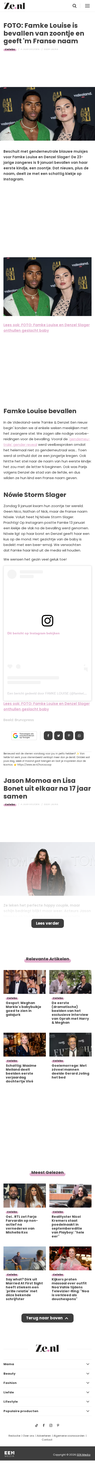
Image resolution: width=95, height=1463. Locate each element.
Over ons (28, 1436)
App (79, 735)
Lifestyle (10, 1401)
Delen (48, 735)
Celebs (10, 49)
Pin (69, 735)
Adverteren (44, 1436)
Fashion (10, 1383)
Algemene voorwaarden (69, 1436)
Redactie (14, 1436)
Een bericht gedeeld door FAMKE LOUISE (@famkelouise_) (51, 693)
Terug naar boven (44, 1318)
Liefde (8, 1392)
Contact (47, 1439)
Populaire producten (20, 1411)
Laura (54, 49)
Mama (8, 1364)
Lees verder (47, 923)
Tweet (58, 735)
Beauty (9, 1373)
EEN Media (83, 1455)
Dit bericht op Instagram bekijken (33, 633)
